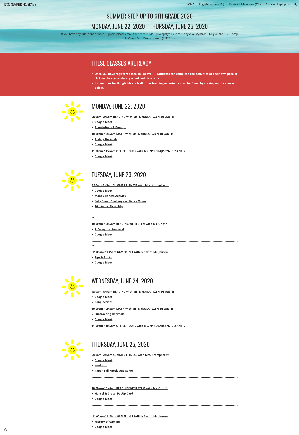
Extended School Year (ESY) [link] (245, 4)
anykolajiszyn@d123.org (199, 34)
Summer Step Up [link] (276, 4)
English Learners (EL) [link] (211, 4)
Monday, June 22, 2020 (118, 105)
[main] (149, 26)
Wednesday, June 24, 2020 (122, 280)
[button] (295, 4)
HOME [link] (190, 4)
